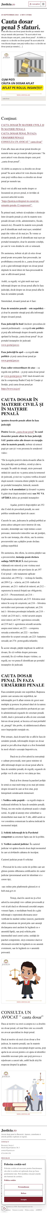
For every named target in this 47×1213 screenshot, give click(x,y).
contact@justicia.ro (8, 1150)
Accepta (24, 1199)
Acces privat (36, 4)
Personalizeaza (23, 1187)
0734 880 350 (6, 1153)
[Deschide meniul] (43, 4)
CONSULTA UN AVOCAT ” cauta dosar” (21, 141)
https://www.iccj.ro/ (10, 388)
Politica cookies (29, 1210)
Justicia (9, 1130)
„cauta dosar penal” (25, 431)
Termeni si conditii (17, 1210)
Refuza (23, 1193)
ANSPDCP (39, 1210)
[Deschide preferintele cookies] (4, 1208)
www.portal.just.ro (10, 344)
